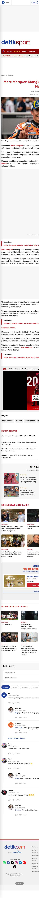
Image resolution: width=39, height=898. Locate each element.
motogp (19, 420)
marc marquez (7, 420)
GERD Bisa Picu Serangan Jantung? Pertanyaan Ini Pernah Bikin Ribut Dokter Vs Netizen (29, 650)
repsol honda (30, 420)
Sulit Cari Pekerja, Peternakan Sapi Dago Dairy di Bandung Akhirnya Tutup (11, 554)
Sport (3, 75)
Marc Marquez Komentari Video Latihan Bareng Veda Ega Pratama (18, 450)
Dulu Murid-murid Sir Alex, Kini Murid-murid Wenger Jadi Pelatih (9, 648)
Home (9, 51)
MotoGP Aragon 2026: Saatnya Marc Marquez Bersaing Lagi (17, 456)
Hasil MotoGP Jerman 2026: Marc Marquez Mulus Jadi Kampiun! (18, 443)
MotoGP (17, 51)
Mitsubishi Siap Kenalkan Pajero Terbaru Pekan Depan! (29, 627)
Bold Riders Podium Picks (13, 56)
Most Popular (30, 56)
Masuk (35, 2)
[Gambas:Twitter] (8, 328)
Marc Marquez (17, 145)
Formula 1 (32, 51)
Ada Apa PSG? (6, 624)
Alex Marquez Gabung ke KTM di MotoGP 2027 (18, 436)
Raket (24, 51)
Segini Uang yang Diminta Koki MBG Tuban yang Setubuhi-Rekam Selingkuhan (12, 529)
